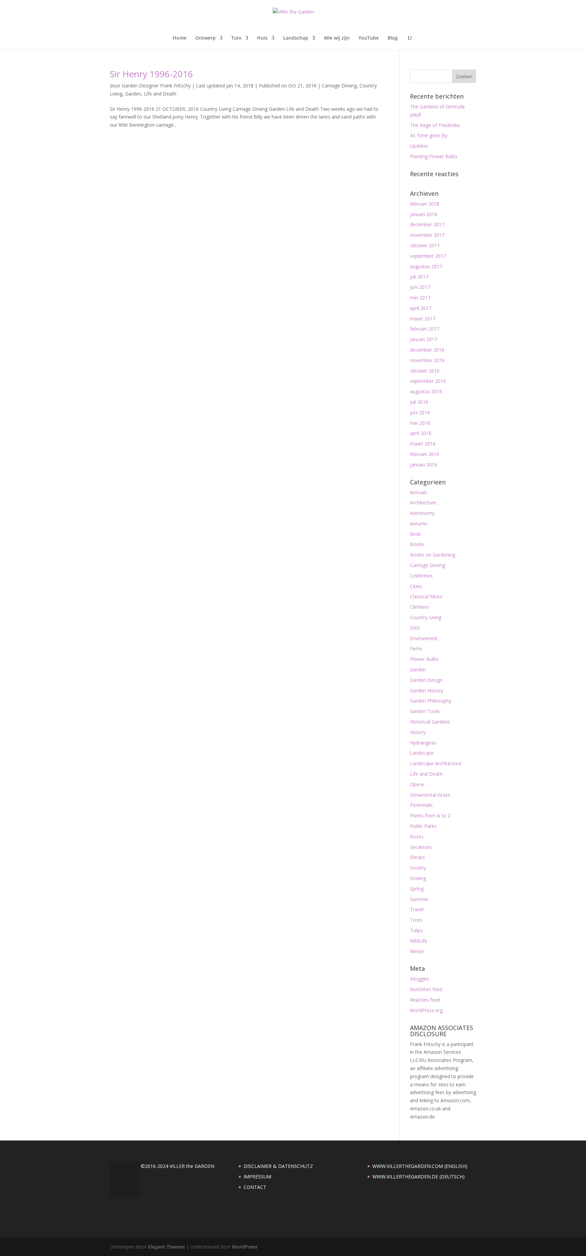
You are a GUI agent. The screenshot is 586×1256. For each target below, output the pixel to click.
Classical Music (426, 596)
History (418, 732)
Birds (415, 534)
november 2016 (427, 360)
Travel (417, 909)
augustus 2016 (426, 391)
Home (180, 38)
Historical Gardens (430, 721)
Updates (419, 146)
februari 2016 (424, 454)
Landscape (422, 753)
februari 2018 (424, 204)
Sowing (418, 878)
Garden (133, 93)
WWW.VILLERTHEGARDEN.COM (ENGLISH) (419, 1166)
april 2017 (420, 308)
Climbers (419, 607)
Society (418, 867)
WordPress (244, 1246)
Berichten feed (426, 989)
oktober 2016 (425, 371)
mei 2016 (420, 423)
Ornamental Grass (430, 795)
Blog (393, 38)
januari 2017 (423, 339)
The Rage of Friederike (435, 125)
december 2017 (427, 224)
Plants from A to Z (430, 815)
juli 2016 (419, 402)
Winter (417, 951)
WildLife (418, 941)
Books (417, 544)
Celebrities (421, 575)
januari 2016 (423, 464)
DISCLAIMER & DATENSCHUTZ (278, 1166)
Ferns (416, 648)
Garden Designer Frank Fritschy (156, 85)
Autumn (418, 523)
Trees (416, 920)
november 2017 (427, 235)
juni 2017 (420, 287)
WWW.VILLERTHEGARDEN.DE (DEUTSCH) (418, 1176)
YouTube (368, 38)
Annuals (418, 492)
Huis (262, 38)
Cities (416, 586)
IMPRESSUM (257, 1176)
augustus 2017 (426, 266)
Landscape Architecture (436, 763)
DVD (415, 628)
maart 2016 (422, 443)
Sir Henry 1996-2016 (151, 74)
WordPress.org (426, 1010)
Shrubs (417, 857)
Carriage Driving (339, 85)
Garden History (426, 690)
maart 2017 (422, 318)
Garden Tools (425, 711)
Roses (417, 836)
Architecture (423, 502)
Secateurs (421, 847)
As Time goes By (428, 135)
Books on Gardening (432, 554)
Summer (419, 899)
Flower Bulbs (424, 659)
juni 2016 (420, 412)
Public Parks (423, 826)
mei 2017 (420, 297)
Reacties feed (425, 1000)
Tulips (416, 930)
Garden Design (426, 680)
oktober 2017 (425, 245)
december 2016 (427, 350)
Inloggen (419, 979)
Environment (424, 638)
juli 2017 (419, 276)
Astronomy (422, 513)
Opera (417, 784)
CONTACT (254, 1187)
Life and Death (160, 93)
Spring (417, 888)
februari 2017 (424, 329)
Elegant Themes (166, 1246)
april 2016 (420, 433)
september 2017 (428, 256)
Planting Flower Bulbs (433, 156)
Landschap (295, 38)
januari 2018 (423, 214)
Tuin (236, 38)
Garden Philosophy (430, 700)
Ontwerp (205, 38)
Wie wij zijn (337, 38)
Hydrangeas (423, 742)
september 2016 (428, 381)
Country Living (425, 617)
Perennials (421, 805)
